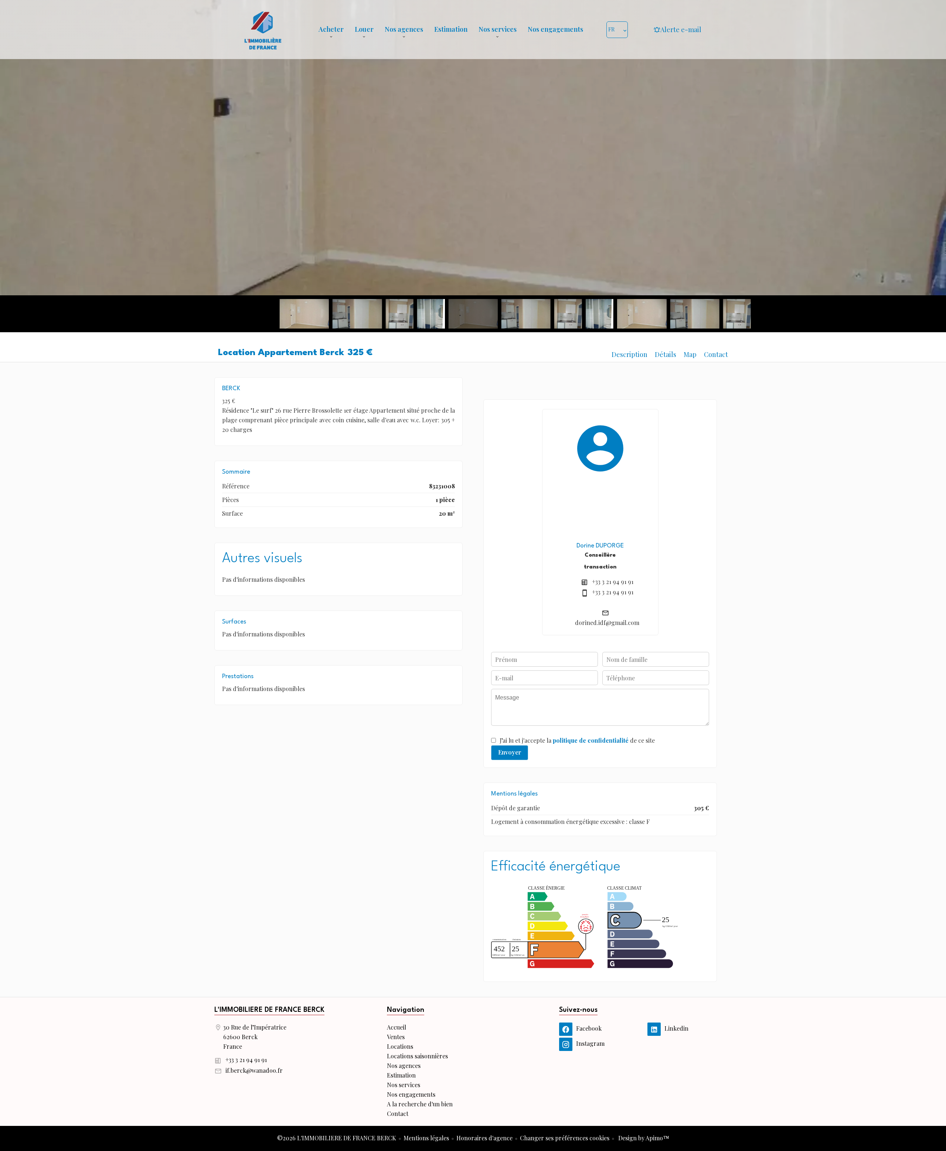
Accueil (263, 29)
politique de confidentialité (591, 740)
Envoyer (509, 752)
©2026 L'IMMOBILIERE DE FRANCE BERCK (336, 1138)
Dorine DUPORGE (600, 546)
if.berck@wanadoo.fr (254, 1070)
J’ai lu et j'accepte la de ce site (577, 740)
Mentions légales (426, 1138)
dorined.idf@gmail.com (607, 622)
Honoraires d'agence (484, 1138)
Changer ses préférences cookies (564, 1138)
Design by (643, 1138)
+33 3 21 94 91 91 (612, 581)
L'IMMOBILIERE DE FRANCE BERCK (269, 1010)
